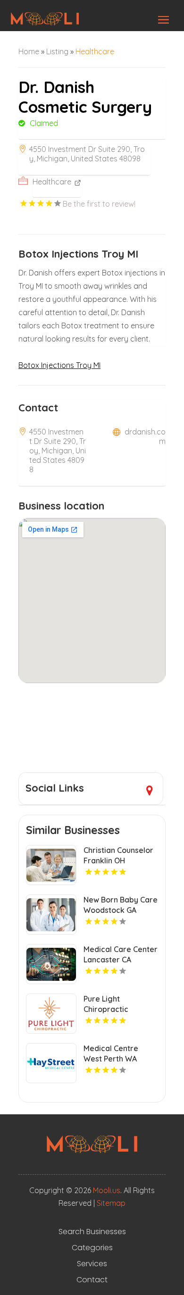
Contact (92, 1280)
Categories (92, 1248)
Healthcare (94, 51)
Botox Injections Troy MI (59, 365)
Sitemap (111, 1203)
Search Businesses (92, 1231)
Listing (57, 51)
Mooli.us (106, 1190)
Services (92, 1264)
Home (28, 51)
